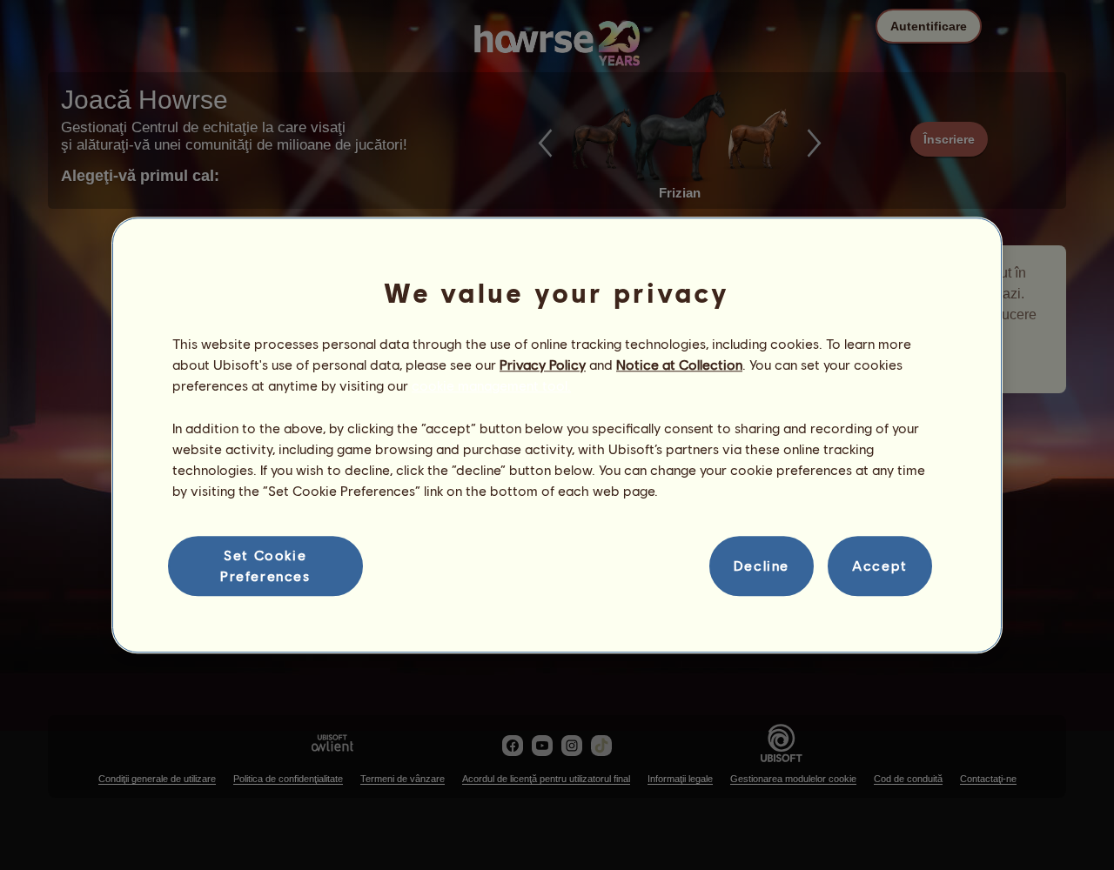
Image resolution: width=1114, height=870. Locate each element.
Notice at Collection (679, 364)
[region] (557, 435)
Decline (761, 566)
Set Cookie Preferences (265, 565)
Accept (880, 566)
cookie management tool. (491, 386)
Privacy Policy (543, 364)
